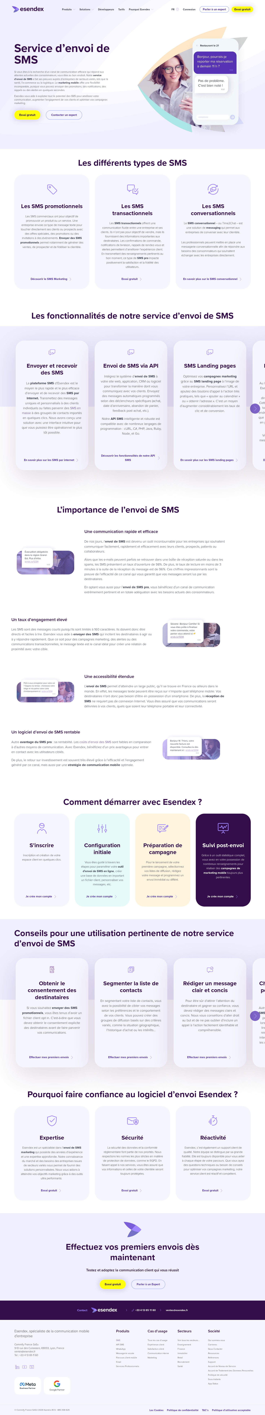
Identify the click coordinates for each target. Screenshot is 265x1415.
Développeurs (106, 9)
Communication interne (158, 1353)
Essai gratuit (242, 9)
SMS (118, 1340)
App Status (213, 1383)
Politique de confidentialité (182, 1410)
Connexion (189, 9)
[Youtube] (24, 1367)
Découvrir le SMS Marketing (49, 279)
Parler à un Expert (148, 1284)
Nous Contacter (215, 1348)
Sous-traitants (214, 1379)
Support (211, 1361)
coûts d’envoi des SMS (95, 742)
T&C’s (205, 1410)
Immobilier (182, 1353)
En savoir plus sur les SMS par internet (49, 460)
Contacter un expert (64, 115)
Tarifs (121, 9)
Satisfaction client (156, 1348)
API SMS (120, 1344)
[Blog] (32, 1367)
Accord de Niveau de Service (222, 1366)
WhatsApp (121, 1348)
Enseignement (184, 1344)
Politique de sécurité (218, 1374)
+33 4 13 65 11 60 (145, 1310)
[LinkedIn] (17, 1367)
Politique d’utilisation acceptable (231, 1410)
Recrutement (183, 1361)
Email (118, 1361)
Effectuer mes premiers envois (49, 1057)
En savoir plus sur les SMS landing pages (207, 460)
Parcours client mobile (126, 1357)
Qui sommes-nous (216, 1340)
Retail (180, 1357)
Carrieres (212, 1344)
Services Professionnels (127, 1366)
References (213, 1357)
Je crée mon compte (39, 896)
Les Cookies (156, 1410)
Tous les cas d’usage (157, 1340)
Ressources (213, 1353)
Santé (180, 1366)
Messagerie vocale (125, 1353)
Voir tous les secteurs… (188, 1340)
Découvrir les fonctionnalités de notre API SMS (128, 458)
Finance (181, 1348)
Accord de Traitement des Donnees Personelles (230, 1370)
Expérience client (156, 1344)
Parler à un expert (214, 9)
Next (252, 405)
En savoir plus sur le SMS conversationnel (210, 279)
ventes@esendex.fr (177, 1310)
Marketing (152, 1357)
